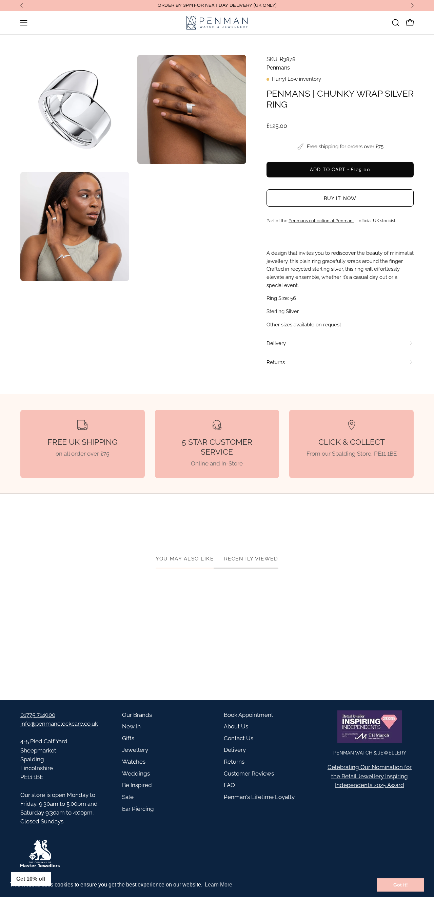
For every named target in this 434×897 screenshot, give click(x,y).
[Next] (412, 5)
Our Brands (137, 714)
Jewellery (135, 749)
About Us (236, 726)
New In (131, 726)
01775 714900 (37, 714)
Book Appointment (248, 714)
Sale (128, 797)
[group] (217, 5)
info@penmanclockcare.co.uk (59, 723)
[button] (396, 23)
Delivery (235, 749)
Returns (234, 761)
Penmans (278, 67)
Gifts (128, 738)
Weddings (136, 773)
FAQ (229, 785)
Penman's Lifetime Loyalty (259, 797)
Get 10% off (30, 879)
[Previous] (22, 5)
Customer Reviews (249, 773)
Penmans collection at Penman (321, 220)
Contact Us (238, 738)
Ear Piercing (138, 808)
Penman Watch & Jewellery (369, 753)
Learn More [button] (218, 885)
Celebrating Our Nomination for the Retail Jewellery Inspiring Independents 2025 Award (370, 776)
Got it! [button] (400, 885)
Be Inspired (137, 785)
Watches (133, 761)
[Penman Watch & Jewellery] (217, 23)
